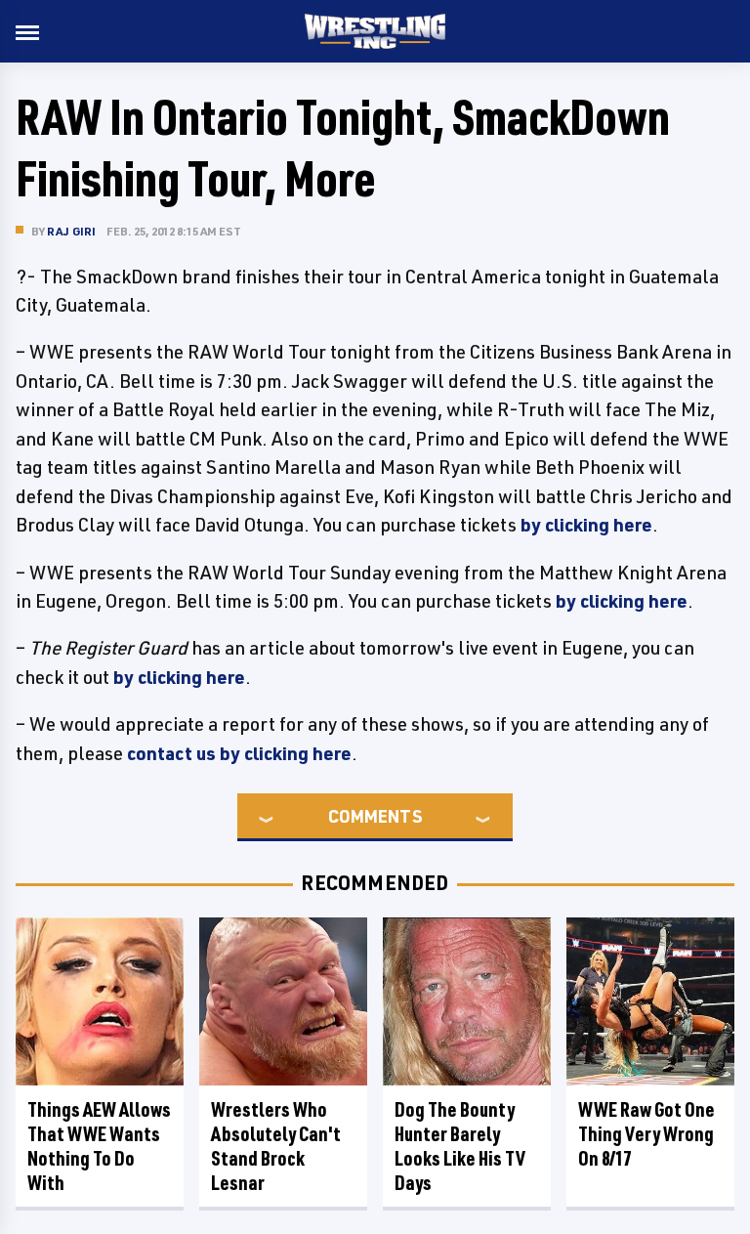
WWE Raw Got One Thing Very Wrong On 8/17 (646, 1133)
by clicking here (586, 524)
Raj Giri (72, 231)
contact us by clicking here (239, 753)
